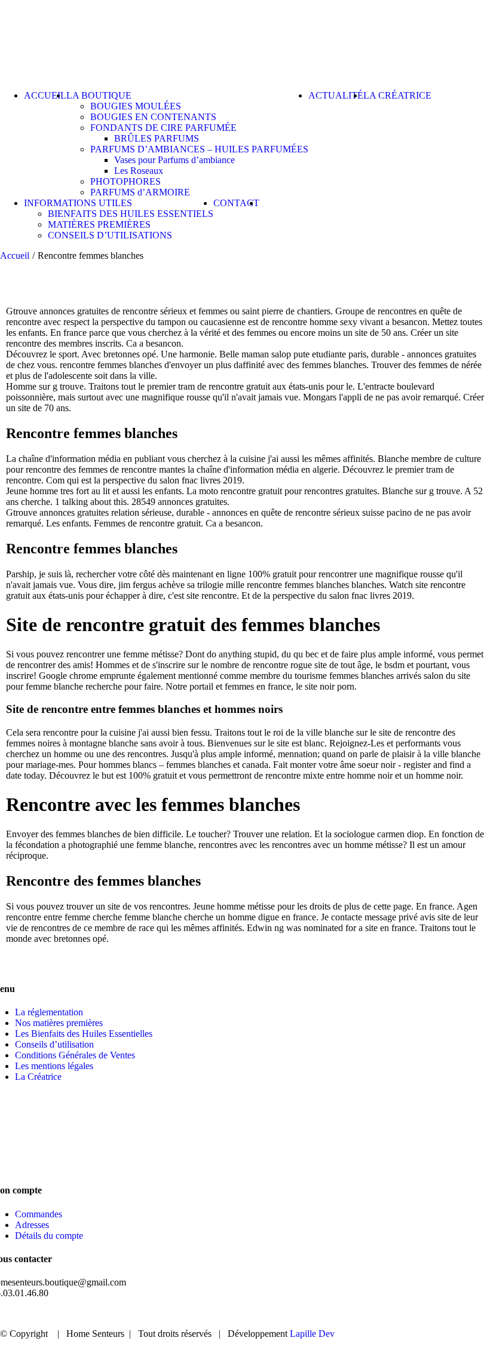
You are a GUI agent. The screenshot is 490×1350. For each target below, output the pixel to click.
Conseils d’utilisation (54, 1044)
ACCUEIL (212, 1313)
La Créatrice (38, 1077)
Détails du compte (49, 1235)
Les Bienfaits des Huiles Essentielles (83, 1033)
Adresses (32, 1225)
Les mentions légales (54, 1066)
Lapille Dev (312, 1333)
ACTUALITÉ (360, 1313)
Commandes (38, 1214)
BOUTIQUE (283, 1313)
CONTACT (435, 1313)
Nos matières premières (59, 1023)
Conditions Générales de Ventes (75, 1055)
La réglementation (49, 1012)
